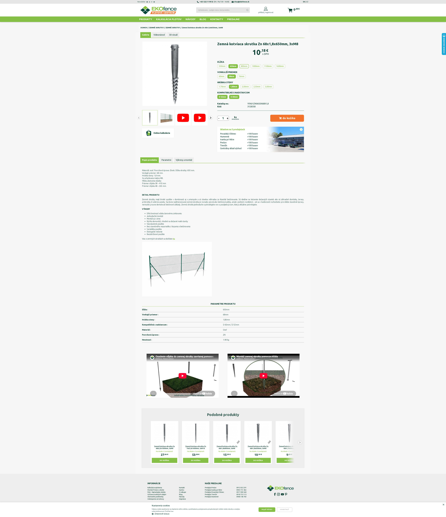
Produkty (145, 19)
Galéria (145, 35)
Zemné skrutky (156, 28)
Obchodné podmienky (155, 497)
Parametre (166, 160)
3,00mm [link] (268, 87)
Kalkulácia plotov (168, 19)
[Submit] (247, 10)
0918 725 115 (241, 494)
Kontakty (216, 19)
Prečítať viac (169, 511)
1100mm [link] (268, 66)
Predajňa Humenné (211, 497)
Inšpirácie (182, 499)
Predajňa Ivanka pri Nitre (213, 490)
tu (174, 239)
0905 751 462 (241, 490)
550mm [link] (222, 66)
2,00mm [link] (245, 87)
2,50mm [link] (257, 87)
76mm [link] (241, 76)
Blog (203, 19)
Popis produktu (149, 160)
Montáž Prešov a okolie (156, 490)
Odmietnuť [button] (284, 509)
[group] (164, 442)
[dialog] (223, 509)
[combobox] (223, 10)
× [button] (443, 505)
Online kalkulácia (161, 133)
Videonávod (159, 35)
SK (304, 2)
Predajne (233, 19)
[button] (211, 118)
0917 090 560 (241, 492)
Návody (190, 19)
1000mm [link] (256, 66)
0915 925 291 (241, 488)
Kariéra (181, 490)
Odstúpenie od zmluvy (156, 499)
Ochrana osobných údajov (157, 494)
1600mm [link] (280, 66)
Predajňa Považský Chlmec (214, 492)
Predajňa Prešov (210, 488)
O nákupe (182, 492)
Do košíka (164, 460)
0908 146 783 (241, 497)
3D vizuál (173, 35)
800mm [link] (244, 66)
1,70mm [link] (222, 87)
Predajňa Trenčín (211, 494)
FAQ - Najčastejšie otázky (157, 492)
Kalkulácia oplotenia (155, 488)
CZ (307, 2)
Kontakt (182, 488)
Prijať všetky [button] (267, 509)
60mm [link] (221, 76)
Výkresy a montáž (184, 160)
